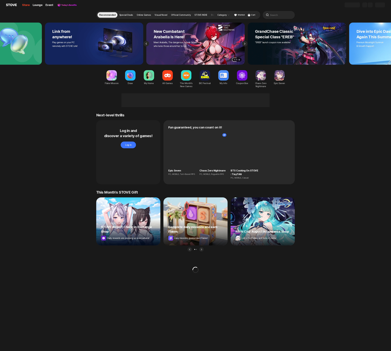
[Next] (244, 43)
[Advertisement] (195, 100)
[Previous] (146, 43)
